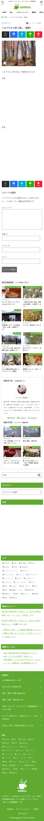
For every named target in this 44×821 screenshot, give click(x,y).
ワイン (33, 582)
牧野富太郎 (30, 590)
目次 (11, 12)
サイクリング (32, 574)
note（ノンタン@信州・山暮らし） (18, 656)
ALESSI (6, 563)
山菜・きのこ (25, 586)
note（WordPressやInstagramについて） (21, 653)
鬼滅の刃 (14, 597)
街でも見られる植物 (11, 687)
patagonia (24, 567)
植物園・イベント (16, 590)
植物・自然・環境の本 (12, 700)
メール (6, 245)
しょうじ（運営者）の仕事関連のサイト (20, 663)
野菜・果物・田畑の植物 (13, 693)
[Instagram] (32, 418)
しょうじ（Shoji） (21, 615)
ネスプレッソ (29, 578)
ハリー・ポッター (21, 582)
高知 (5, 597)
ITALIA (33, 563)
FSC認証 (23, 563)
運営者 (34, 12)
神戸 (16, 594)
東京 (35, 586)
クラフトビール (9, 574)
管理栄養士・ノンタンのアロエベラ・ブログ (22, 660)
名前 (5, 234)
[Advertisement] (22, 102)
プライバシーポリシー (23, 809)
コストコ (21, 574)
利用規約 (10, 809)
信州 (5, 586)
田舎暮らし (7, 594)
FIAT (14, 563)
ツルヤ (19, 578)
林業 (5, 590)
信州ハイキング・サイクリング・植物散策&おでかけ (20, 707)
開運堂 (36, 594)
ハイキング (7, 582)
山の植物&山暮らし (11, 680)
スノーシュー (8, 578)
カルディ (25, 571)
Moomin (6, 567)
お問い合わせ (22, 813)
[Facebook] (21, 418)
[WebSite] (11, 418)
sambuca (17, 818)
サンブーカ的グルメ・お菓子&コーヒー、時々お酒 (20, 717)
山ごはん (14, 586)
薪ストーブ (26, 594)
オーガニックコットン (11, 571)
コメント (7, 208)
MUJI (15, 567)
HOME (4, 12)
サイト (4, 257)
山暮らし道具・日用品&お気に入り (17, 725)
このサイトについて (22, 12)
